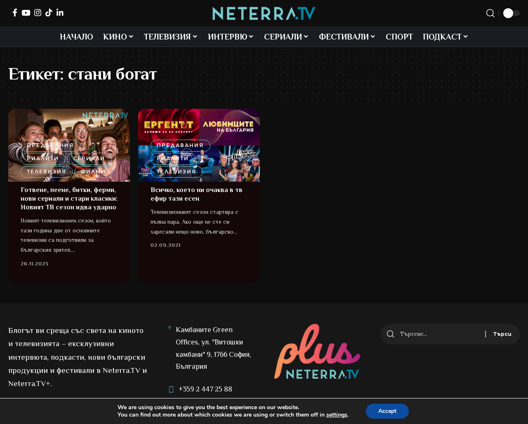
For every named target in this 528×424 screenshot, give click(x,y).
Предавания (50, 145)
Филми (93, 172)
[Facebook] (14, 12)
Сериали (89, 158)
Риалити (43, 158)
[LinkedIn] (60, 12)
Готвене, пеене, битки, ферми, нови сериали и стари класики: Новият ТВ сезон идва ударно (69, 198)
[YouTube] (25, 12)
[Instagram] (37, 12)
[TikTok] (48, 12)
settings (336, 415)
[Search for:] (439, 334)
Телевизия (46, 172)
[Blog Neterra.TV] (264, 13)
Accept (387, 411)
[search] (490, 13)
